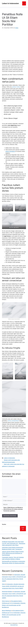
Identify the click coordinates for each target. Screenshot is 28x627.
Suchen (4, 524)
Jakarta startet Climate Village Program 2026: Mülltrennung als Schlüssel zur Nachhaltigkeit (13, 553)
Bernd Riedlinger (6, 610)
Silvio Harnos (5, 601)
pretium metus (16, 87)
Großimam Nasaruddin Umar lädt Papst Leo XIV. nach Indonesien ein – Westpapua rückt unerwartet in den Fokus (13, 543)
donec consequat (10, 151)
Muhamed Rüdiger (7, 591)
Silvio (3, 584)
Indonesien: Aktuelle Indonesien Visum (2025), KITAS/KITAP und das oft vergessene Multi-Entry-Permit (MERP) (13, 586)
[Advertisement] (14, 44)
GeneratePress (14, 625)
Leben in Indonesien (10, 3)
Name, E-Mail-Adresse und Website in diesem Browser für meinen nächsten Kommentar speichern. (13, 509)
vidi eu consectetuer (13, 420)
